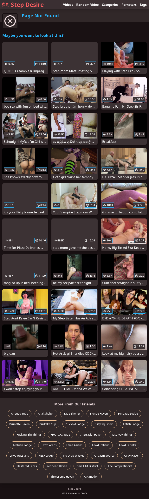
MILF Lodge (46, 455)
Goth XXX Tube (60, 434)
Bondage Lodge (128, 413)
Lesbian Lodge (22, 445)
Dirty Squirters (103, 424)
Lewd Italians (100, 445)
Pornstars (129, 5)
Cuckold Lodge (75, 424)
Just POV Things (122, 434)
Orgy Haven (131, 455)
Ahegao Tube (19, 413)
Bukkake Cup (47, 424)
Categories (110, 5)
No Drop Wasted (74, 455)
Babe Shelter (71, 413)
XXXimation (91, 476)
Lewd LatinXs (127, 445)
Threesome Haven (62, 476)
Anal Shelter (46, 413)
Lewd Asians (74, 445)
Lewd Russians (19, 455)
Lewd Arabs (49, 445)
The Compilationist (120, 466)
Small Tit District (87, 466)
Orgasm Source (104, 455)
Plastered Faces (27, 466)
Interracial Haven (91, 434)
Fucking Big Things (29, 434)
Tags (143, 5)
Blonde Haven (99, 413)
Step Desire (27, 5)
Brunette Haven (19, 424)
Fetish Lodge (131, 424)
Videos (68, 5)
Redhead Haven (57, 466)
